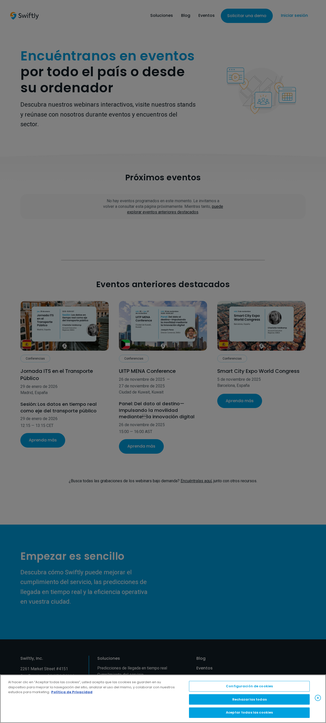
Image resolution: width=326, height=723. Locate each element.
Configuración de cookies (249, 686)
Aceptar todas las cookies (249, 712)
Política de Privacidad (71, 692)
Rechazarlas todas (249, 699)
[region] (163, 699)
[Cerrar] (317, 698)
